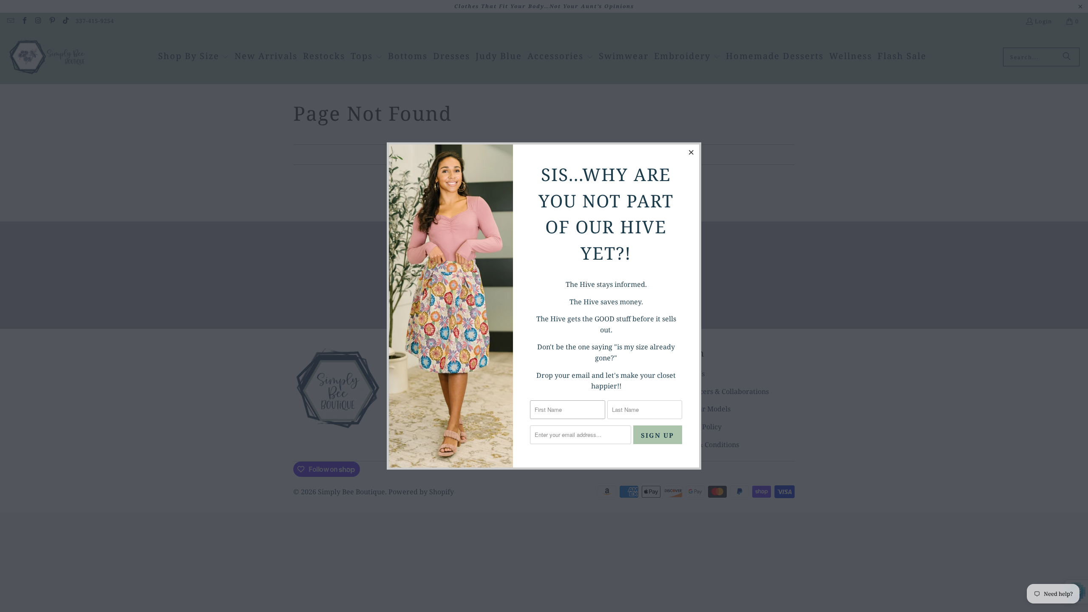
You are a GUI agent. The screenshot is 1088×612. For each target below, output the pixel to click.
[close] (691, 152)
